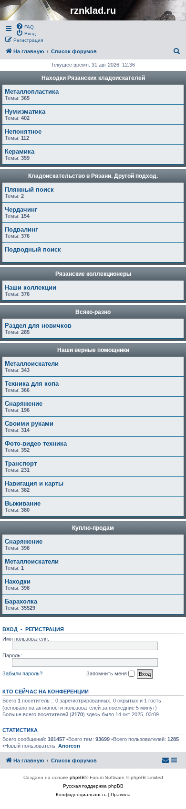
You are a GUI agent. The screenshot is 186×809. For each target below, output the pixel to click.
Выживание (23, 503)
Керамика (19, 151)
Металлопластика (32, 91)
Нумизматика (25, 111)
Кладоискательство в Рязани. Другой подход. (93, 176)
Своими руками (29, 423)
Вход (10, 629)
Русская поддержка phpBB (93, 786)
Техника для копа (32, 383)
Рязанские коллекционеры (93, 274)
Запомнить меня (107, 673)
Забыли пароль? (22, 673)
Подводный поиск (33, 249)
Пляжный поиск (29, 189)
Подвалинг (21, 229)
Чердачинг (21, 209)
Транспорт (21, 463)
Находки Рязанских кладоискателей (93, 78)
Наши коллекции (30, 287)
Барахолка (21, 601)
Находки (18, 581)
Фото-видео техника (36, 443)
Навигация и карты (34, 483)
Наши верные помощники (93, 350)
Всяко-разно (93, 312)
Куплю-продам (93, 528)
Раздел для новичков (38, 325)
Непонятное (23, 131)
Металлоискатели (32, 363)
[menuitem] (25, 26)
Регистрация (44, 629)
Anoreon (69, 746)
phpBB (77, 777)
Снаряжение (23, 403)
